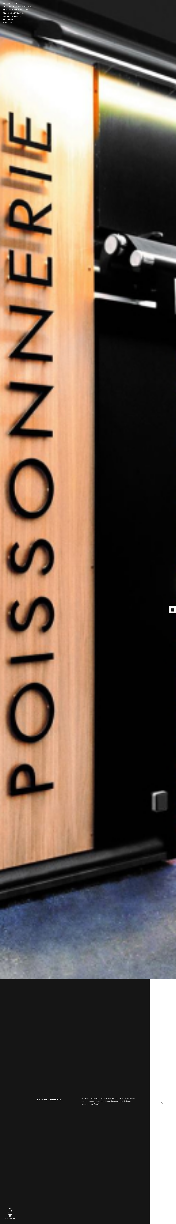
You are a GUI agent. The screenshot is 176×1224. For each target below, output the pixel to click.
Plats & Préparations (14, 13)
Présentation (10, 3)
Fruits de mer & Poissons (16, 10)
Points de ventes (12, 16)
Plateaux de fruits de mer (17, 7)
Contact (7, 23)
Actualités (9, 20)
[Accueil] (10, 1214)
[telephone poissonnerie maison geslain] (172, 609)
